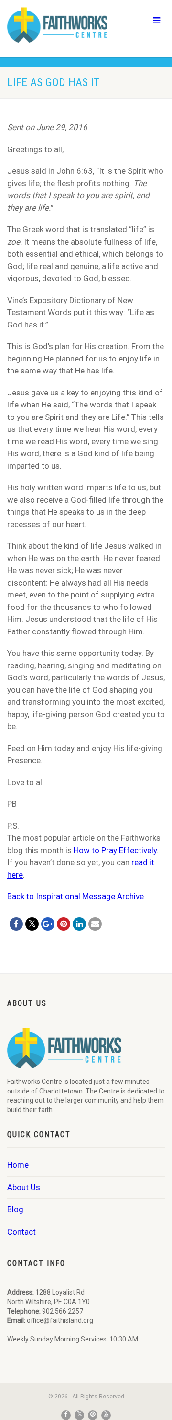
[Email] (95, 924)
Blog (15, 1209)
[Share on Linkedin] (79, 924)
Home (18, 1165)
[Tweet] (32, 924)
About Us (23, 1187)
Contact (21, 1232)
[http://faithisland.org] (57, 25)
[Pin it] (63, 924)
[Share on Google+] (47, 924)
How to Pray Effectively (115, 850)
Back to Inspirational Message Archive (75, 896)
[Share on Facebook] (16, 924)
